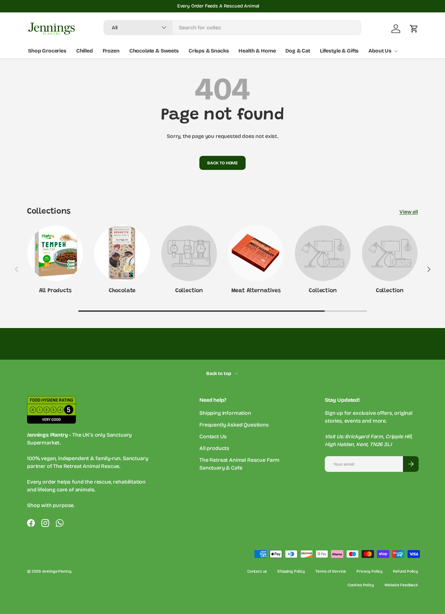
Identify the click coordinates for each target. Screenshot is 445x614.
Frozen (111, 51)
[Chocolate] (122, 253)
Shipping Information (225, 413)
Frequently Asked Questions (234, 425)
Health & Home (257, 51)
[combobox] (232, 28)
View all (408, 212)
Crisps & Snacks (209, 51)
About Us (380, 51)
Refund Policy (405, 571)
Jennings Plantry (56, 571)
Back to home (222, 162)
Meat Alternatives (256, 291)
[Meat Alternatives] (256, 253)
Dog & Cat (297, 51)
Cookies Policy (361, 585)
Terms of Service (330, 571)
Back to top (219, 373)
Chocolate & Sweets (154, 51)
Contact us (257, 571)
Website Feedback (401, 585)
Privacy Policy (369, 571)
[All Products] (55, 253)
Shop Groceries (47, 51)
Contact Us (212, 436)
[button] (414, 29)
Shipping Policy (291, 571)
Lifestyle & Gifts (339, 51)
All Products (55, 291)
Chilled (84, 51)
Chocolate (122, 291)
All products (214, 448)
